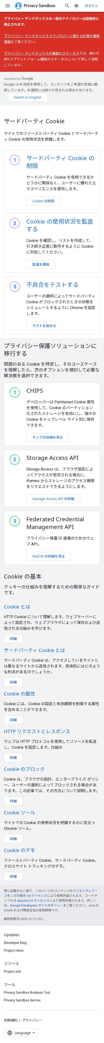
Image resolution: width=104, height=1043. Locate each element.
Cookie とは (17, 606)
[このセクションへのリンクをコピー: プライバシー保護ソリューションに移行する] (33, 354)
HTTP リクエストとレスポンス (37, 731)
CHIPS (34, 390)
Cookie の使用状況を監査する (59, 225)
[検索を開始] (67, 6)
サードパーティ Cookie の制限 (60, 162)
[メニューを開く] (8, 6)
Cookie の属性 (19, 693)
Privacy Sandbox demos (22, 1000)
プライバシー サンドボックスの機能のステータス (41, 53)
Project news (14, 950)
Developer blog (15, 943)
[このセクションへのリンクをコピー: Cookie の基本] (48, 577)
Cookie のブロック (24, 769)
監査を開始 (40, 264)
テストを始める (44, 325)
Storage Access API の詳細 (53, 498)
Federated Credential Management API (55, 523)
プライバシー (32, 1020)
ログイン (91, 6)
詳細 (13, 638)
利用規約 (10, 1020)
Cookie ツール (19, 812)
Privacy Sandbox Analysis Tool (27, 992)
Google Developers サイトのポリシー (36, 905)
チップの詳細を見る (47, 437)
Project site (12, 971)
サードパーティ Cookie (34, 121)
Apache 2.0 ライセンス (33, 900)
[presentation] (52, 349)
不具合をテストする (52, 285)
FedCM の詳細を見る (48, 556)
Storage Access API (52, 458)
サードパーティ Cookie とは (34, 650)
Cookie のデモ (19, 850)
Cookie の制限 (43, 201)
